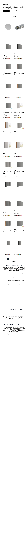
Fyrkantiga (12, 10)
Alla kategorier (6, 10)
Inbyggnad (17, 10)
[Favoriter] (26, 1)
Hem (3, 2)
